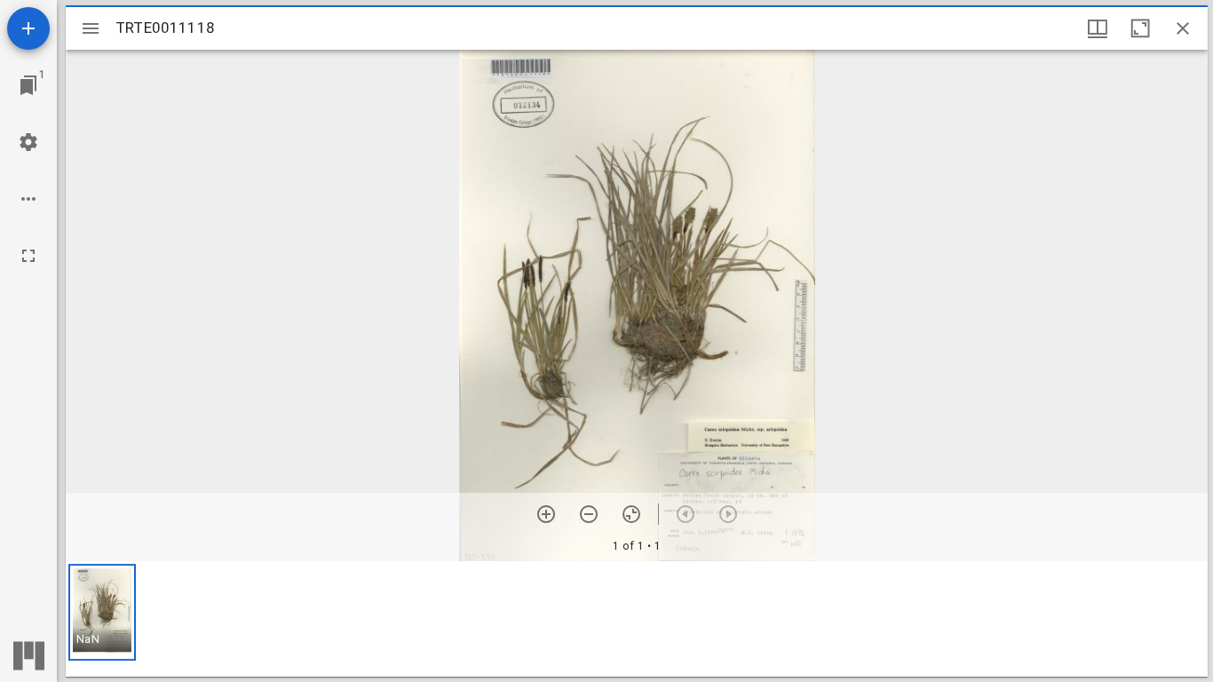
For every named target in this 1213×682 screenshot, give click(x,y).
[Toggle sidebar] (90, 28)
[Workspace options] (28, 199)
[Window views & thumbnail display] (1097, 28)
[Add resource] (28, 28)
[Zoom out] (588, 514)
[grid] (637, 619)
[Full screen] (28, 255)
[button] (102, 612)
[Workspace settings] (28, 142)
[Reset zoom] (631, 514)
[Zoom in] (546, 514)
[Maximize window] (1140, 28)
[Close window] (1182, 28)
